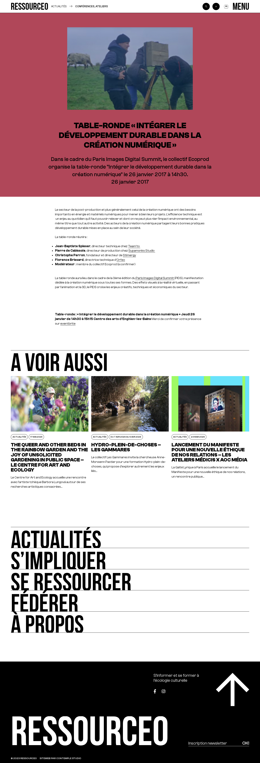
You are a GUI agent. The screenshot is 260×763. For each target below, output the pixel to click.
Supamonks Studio (141, 250)
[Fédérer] (130, 600)
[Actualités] (130, 537)
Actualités (59, 6)
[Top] (232, 689)
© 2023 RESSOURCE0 (24, 758)
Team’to (134, 246)
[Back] (216, 6)
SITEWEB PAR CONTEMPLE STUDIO (60, 758)
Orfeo (121, 260)
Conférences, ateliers (91, 6)
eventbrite (68, 323)
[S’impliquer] (130, 558)
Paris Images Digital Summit (154, 278)
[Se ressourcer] (130, 579)
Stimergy (129, 255)
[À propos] (130, 622)
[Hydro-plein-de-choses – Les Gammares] (130, 432)
